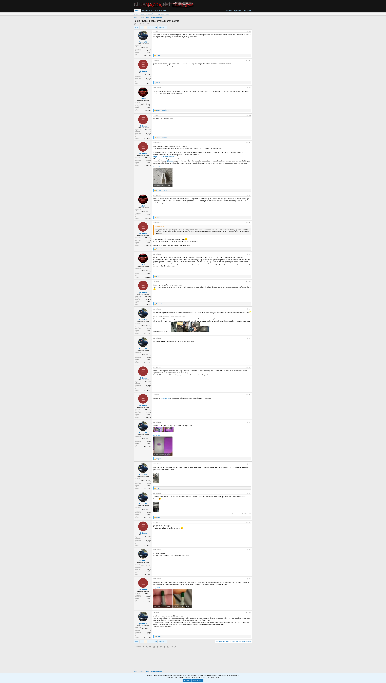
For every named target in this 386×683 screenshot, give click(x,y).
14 (156, 27)
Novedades (146, 11)
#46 (250, 195)
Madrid (149, 51)
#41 (250, 31)
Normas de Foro (160, 11)
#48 (250, 254)
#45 (250, 143)
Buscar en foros (150, 14)
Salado (137, 24)
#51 (250, 338)
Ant (137, 27)
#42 (250, 60)
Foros (137, 11)
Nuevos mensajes (139, 14)
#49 (250, 281)
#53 (250, 395)
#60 (250, 612)
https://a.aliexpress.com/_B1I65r (164, 157)
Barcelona (148, 78)
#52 (250, 367)
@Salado (170, 161)
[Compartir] (247, 31)
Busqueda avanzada (163, 14)
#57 (250, 522)
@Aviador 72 (165, 398)
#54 (250, 422)
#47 (250, 223)
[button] (151, 10)
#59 (250, 579)
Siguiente (161, 27)
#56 (250, 493)
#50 (250, 309)
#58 (250, 550)
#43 (250, 88)
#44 (250, 115)
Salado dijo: (158, 226)
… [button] (152, 27)
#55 (250, 464)
